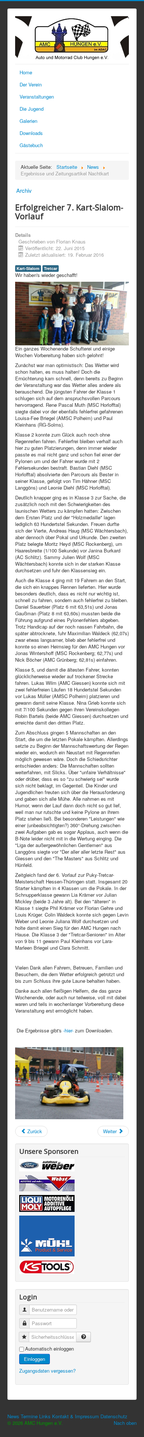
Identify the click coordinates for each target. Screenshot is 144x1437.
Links (45, 1416)
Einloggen (34, 1358)
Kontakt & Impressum (75, 1416)
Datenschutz (113, 1416)
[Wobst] (47, 1184)
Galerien (28, 120)
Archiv (24, 190)
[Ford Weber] (47, 1166)
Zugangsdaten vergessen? (47, 1370)
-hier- (68, 1030)
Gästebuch (31, 145)
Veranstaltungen (37, 96)
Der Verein (31, 84)
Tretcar (50, 268)
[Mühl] (47, 1237)
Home (26, 72)
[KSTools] (46, 1268)
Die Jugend (32, 108)
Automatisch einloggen (49, 1348)
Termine (29, 1416)
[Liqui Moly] (47, 1204)
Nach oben (125, 1422)
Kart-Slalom (28, 268)
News (13, 1416)
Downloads (31, 132)
